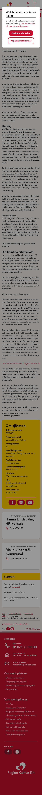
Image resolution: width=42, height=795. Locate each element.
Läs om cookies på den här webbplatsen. (20, 25)
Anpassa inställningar (21, 40)
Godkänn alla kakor (21, 33)
